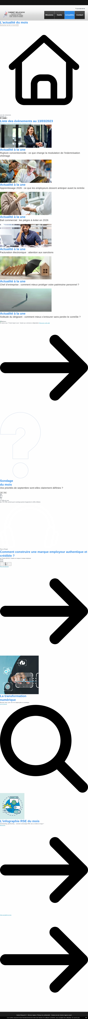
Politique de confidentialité (43, 1015)
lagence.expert (68, 1015)
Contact (79, 15)
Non (5, 492)
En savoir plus (76, 1017)
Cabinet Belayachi (15, 14)
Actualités (69, 15)
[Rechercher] (17, 25)
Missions (49, 15)
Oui (1, 492)
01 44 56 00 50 (81, 8)
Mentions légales (32, 1015)
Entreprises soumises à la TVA (7, 123)
